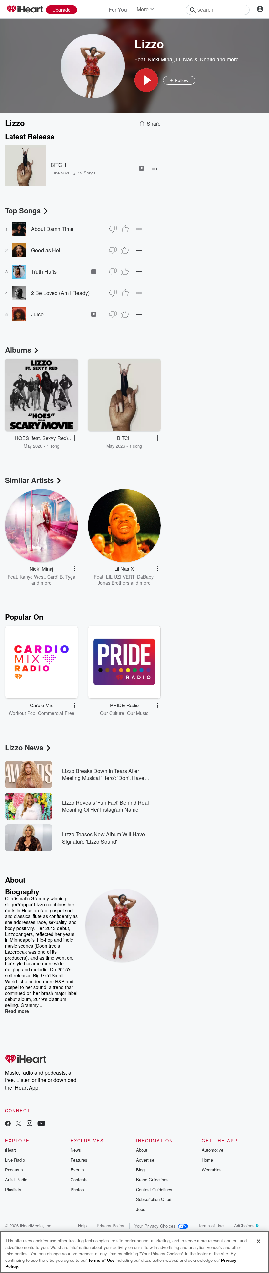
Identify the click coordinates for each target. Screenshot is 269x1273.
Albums (18, 349)
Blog (140, 1170)
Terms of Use (211, 1225)
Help (82, 1225)
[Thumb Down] (113, 229)
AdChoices (244, 1225)
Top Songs (23, 210)
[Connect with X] (18, 1124)
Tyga (70, 576)
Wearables (212, 1170)
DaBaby (145, 576)
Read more (17, 1011)
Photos (77, 1189)
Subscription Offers (154, 1199)
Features (79, 1160)
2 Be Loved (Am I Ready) (60, 293)
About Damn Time (52, 229)
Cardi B (55, 576)
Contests (79, 1179)
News (76, 1150)
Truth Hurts (44, 271)
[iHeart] (24, 9)
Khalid (207, 59)
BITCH (58, 165)
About (141, 1150)
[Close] (258, 1241)
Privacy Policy (110, 1225)
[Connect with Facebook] (8, 1124)
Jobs (140, 1209)
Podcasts (14, 1170)
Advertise (145, 1160)
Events (77, 1170)
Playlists (13, 1189)
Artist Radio (16, 1179)
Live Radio (15, 1160)
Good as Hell (46, 250)
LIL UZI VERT (120, 576)
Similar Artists (29, 480)
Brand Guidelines (152, 1179)
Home (207, 1160)
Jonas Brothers (113, 582)
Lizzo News (24, 747)
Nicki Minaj (161, 59)
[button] (146, 80)
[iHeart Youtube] (41, 1124)
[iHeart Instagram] (29, 1124)
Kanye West (32, 576)
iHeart (10, 1150)
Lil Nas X (186, 59)
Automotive (212, 1150)
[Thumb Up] (125, 229)
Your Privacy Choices (155, 1226)
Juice (37, 314)
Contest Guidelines (154, 1189)
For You (118, 9)
